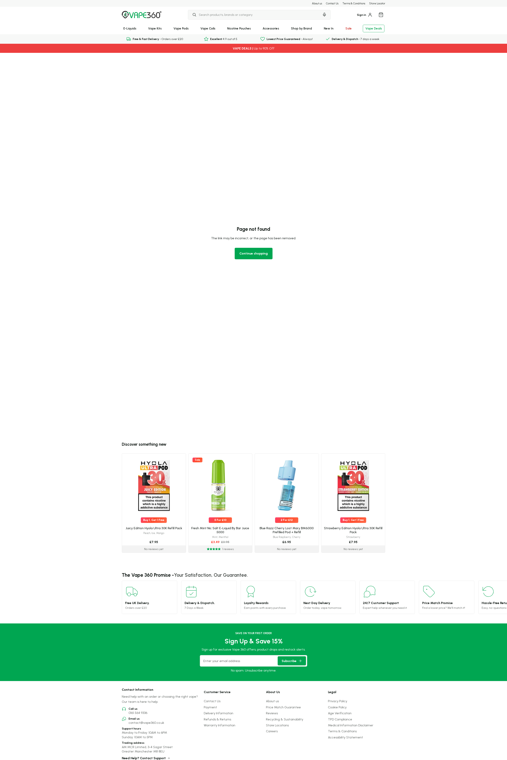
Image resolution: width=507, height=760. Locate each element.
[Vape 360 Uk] (141, 14)
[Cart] (380, 14)
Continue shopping (253, 253)
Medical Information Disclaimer (350, 725)
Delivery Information (218, 713)
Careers (272, 731)
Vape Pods (181, 28)
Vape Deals (373, 28)
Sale (348, 28)
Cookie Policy (337, 707)
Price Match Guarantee (283, 707)
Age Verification (340, 713)
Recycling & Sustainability (284, 719)
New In (329, 28)
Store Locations (277, 725)
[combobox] (254, 14)
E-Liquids (129, 28)
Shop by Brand (301, 28)
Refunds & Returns (217, 719)
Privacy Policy (337, 701)
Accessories (271, 28)
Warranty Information (219, 725)
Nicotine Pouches (239, 28)
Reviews (272, 713)
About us (317, 3)
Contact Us (332, 3)
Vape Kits (155, 28)
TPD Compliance (340, 719)
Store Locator (377, 3)
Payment (210, 707)
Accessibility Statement (345, 737)
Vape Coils (207, 28)
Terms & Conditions (353, 3)
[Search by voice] (324, 14)
